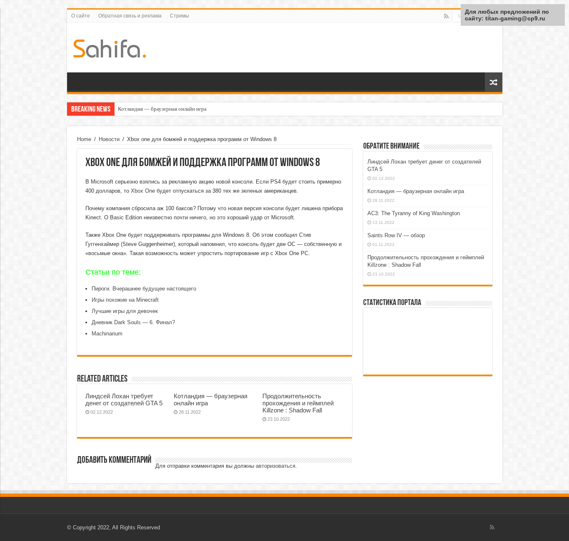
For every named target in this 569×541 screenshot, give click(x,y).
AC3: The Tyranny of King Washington (413, 213)
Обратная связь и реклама (130, 16)
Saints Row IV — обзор (396, 235)
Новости (109, 139)
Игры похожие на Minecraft (125, 300)
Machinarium (107, 333)
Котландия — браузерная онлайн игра (162, 109)
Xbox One (143, 191)
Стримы (179, 16)
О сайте (80, 16)
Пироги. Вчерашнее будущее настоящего (144, 288)
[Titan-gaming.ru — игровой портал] (109, 47)
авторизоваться (275, 466)
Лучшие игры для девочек (125, 311)
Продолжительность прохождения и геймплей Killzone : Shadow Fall (298, 403)
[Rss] (446, 16)
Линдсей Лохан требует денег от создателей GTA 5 (123, 399)
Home (84, 139)
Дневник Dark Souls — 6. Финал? (133, 322)
